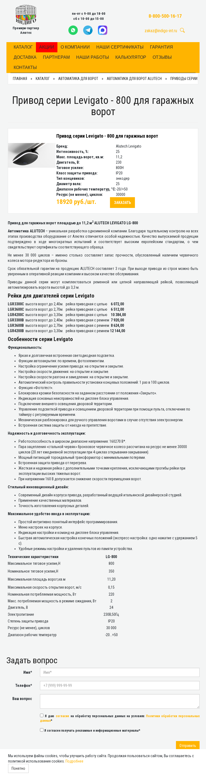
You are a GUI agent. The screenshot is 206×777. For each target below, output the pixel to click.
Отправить (187, 745)
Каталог (23, 47)
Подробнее (74, 761)
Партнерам (56, 57)
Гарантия (161, 47)
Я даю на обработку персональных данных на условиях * (120, 718)
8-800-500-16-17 (165, 16)
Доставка (25, 57)
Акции (46, 47)
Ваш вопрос (22, 699)
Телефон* (23, 685)
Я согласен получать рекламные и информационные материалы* (91, 730)
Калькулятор (130, 57)
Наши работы (92, 57)
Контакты (25, 67)
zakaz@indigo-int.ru (161, 30)
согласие (62, 716)
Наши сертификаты (120, 47)
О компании (75, 47)
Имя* (27, 672)
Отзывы (162, 57)
